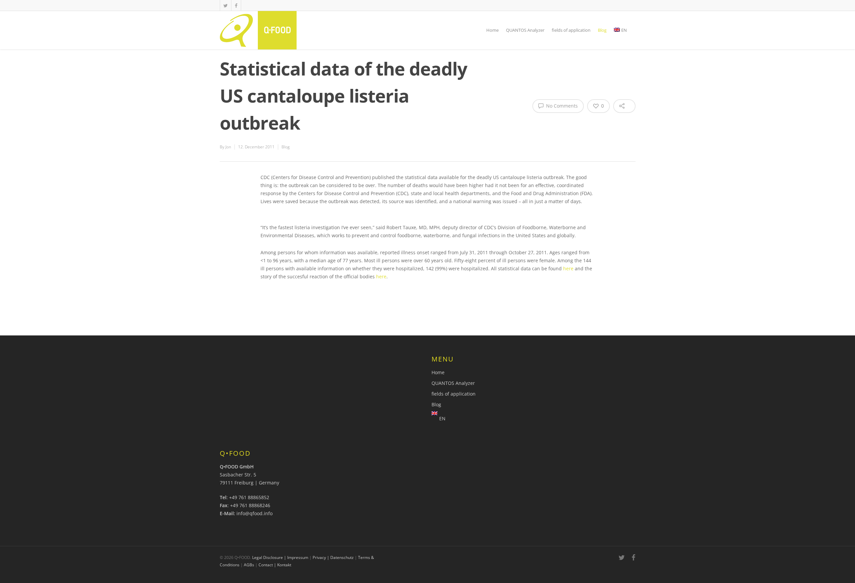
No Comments (561, 106)
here (568, 268)
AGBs (249, 565)
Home (492, 30)
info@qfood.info (254, 513)
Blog (602, 30)
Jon (228, 147)
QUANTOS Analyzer (525, 30)
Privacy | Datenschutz (333, 557)
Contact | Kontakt (275, 565)
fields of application (571, 30)
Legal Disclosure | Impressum (280, 557)
